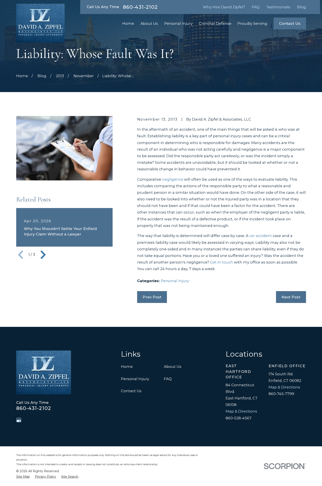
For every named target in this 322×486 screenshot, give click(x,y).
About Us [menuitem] (149, 23)
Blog (301, 7)
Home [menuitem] (128, 23)
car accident (260, 235)
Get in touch (221, 262)
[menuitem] (23, 476)
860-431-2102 (140, 7)
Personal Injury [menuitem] (178, 23)
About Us (172, 366)
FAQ (256, 7)
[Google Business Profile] (18, 419)
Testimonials (278, 7)
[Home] (40, 23)
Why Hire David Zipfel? (224, 7)
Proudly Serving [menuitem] (252, 23)
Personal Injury (175, 281)
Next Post (290, 297)
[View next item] (43, 254)
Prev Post (152, 297)
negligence (172, 179)
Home (127, 366)
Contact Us (289, 23)
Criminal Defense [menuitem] (215, 23)
